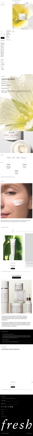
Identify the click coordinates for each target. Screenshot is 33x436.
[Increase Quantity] (4, 34)
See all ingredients (4, 88)
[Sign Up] (17, 400)
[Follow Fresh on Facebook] (1, 406)
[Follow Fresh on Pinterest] (6, 406)
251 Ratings (13, 31)
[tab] (22, 28)
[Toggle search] (3, 2)
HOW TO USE (2, 62)
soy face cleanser (12, 382)
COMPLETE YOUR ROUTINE (3, 64)
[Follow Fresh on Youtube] (10, 406)
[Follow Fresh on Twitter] (3, 406)
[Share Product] (31, 28)
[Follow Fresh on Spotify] (12, 406)
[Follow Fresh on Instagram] (5, 406)
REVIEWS (2, 67)
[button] (12, 384)
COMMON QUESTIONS (2, 69)
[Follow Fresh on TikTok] (8, 406)
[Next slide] (30, 273)
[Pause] (31, 0)
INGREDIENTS (2, 59)
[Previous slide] (28, 273)
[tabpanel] (16, 1)
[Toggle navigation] (1, 2)
